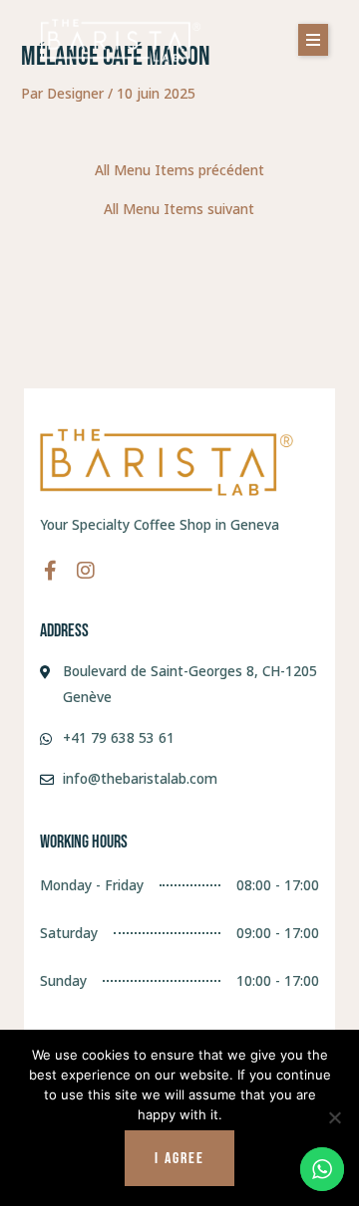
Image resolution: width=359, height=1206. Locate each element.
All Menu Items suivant (179, 209)
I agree (179, 1158)
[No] (334, 1117)
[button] (313, 40)
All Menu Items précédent (179, 170)
